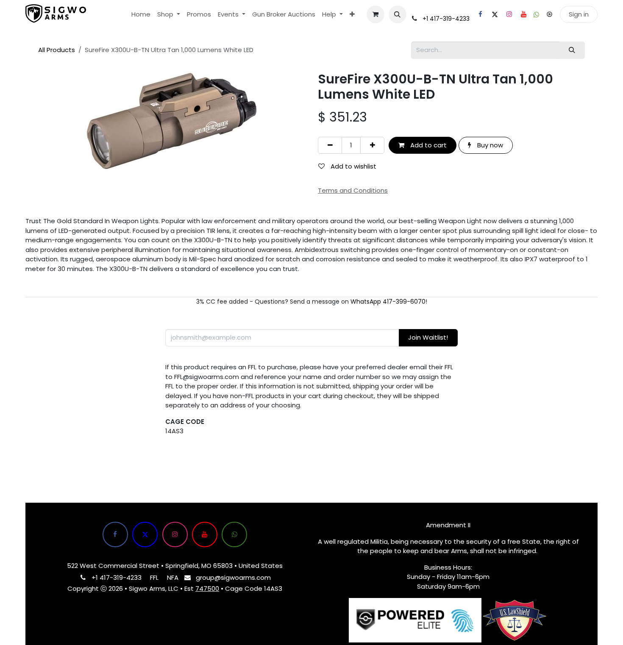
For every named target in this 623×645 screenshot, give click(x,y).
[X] (494, 14)
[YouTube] (523, 14)
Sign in (579, 14)
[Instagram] (509, 14)
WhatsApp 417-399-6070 (388, 301)
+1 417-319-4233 (446, 18)
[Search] (572, 50)
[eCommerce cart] (375, 14)
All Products (56, 49)
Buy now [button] (489, 145)
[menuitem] (141, 14)
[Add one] (372, 145)
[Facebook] (480, 14)
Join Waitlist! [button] (428, 337)
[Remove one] (330, 145)
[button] (397, 14)
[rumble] (549, 14)
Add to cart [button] (428, 145)
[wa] (536, 14)
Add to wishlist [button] (352, 166)
